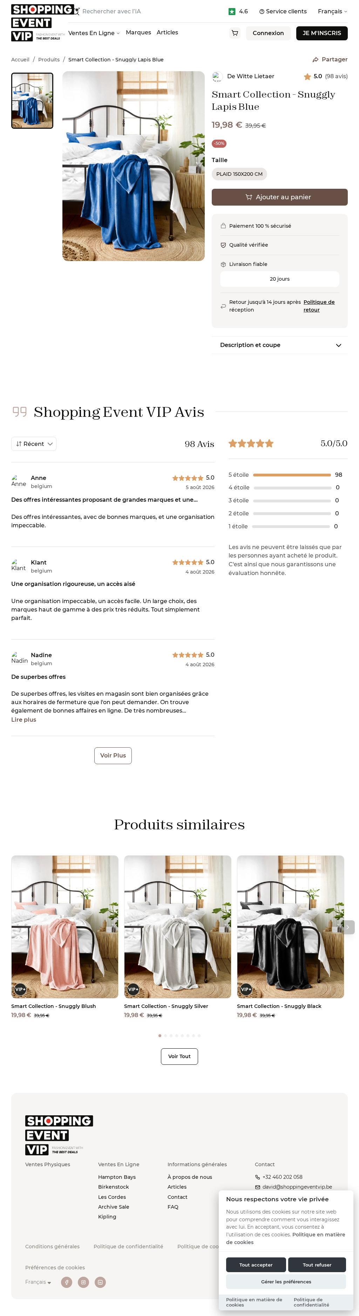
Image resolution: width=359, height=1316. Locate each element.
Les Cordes (112, 1197)
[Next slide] (32, 213)
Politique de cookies (203, 1246)
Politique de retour (319, 306)
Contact (178, 1197)
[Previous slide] (32, 71)
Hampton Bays (117, 1177)
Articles (167, 32)
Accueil (20, 59)
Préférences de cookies (55, 1267)
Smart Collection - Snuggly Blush (53, 1006)
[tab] (159, 1035)
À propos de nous (190, 1177)
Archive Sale (113, 1207)
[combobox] (33, 444)
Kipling (107, 1217)
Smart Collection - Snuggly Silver (166, 1006)
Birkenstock (113, 1187)
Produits (49, 59)
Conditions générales (52, 1246)
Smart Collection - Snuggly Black (279, 1006)
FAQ (173, 1207)
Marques (138, 32)
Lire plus (23, 719)
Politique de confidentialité (128, 1246)
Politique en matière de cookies (254, 1302)
